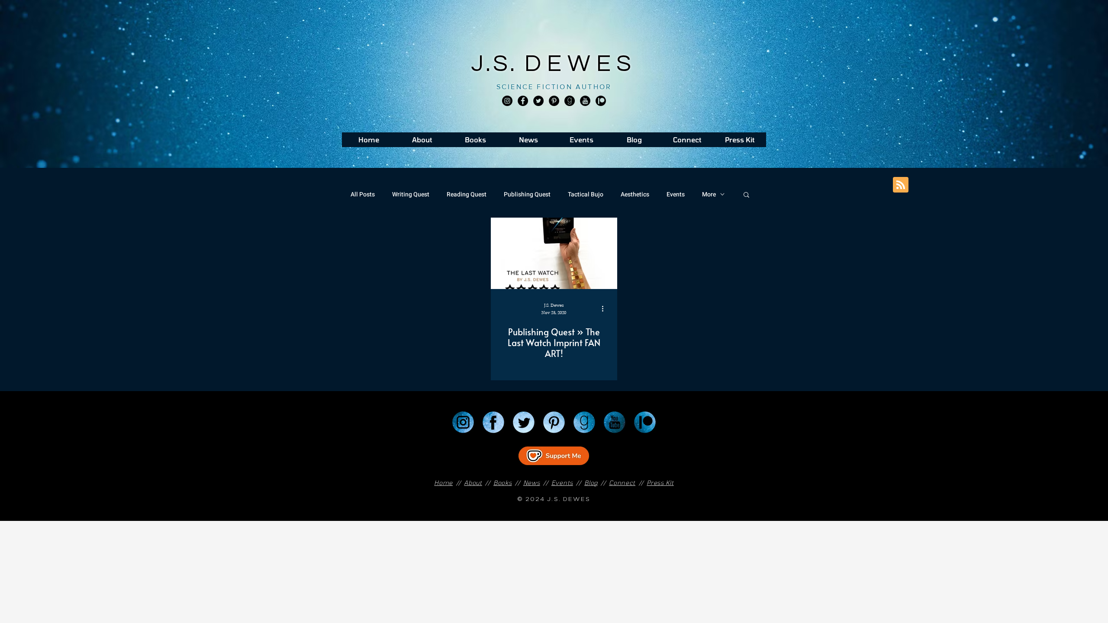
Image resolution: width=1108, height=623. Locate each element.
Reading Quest (466, 194)
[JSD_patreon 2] (601, 101)
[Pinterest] (554, 101)
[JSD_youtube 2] (585, 101)
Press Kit (660, 482)
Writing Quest (410, 194)
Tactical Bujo (585, 194)
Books (502, 482)
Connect (622, 482)
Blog (591, 482)
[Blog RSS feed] (900, 185)
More (709, 194)
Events (676, 194)
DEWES (581, 63)
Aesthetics (635, 194)
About (473, 482)
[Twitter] (538, 101)
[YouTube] (614, 422)
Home (443, 482)
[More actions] (605, 308)
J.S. (498, 63)
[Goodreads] (569, 101)
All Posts (363, 194)
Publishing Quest (527, 194)
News (531, 482)
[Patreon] (645, 422)
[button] (746, 195)
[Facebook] (523, 101)
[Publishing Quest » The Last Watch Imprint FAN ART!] (554, 253)
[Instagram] (507, 101)
